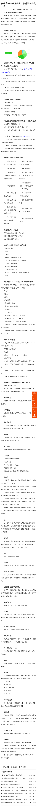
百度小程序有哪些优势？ (9, 781)
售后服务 (34, 404)
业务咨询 (34, 399)
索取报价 (34, 415)
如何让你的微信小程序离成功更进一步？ (14, 775)
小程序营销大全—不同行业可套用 (12, 787)
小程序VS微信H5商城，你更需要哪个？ (14, 802)
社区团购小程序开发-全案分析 (11, 784)
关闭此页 (22, 767)
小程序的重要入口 (27, 136)
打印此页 (5, 767)
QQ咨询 (34, 410)
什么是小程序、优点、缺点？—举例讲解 (14, 790)
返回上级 (14, 767)
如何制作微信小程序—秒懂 (10, 796)
